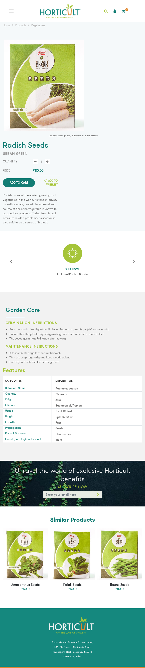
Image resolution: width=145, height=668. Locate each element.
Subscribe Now (72, 487)
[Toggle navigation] (11, 11)
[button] (114, 11)
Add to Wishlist (52, 182)
